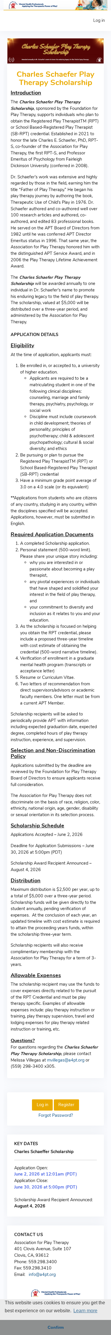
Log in (99, 20)
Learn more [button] (85, 1310)
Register (66, 1105)
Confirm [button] (56, 1327)
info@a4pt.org (42, 1274)
